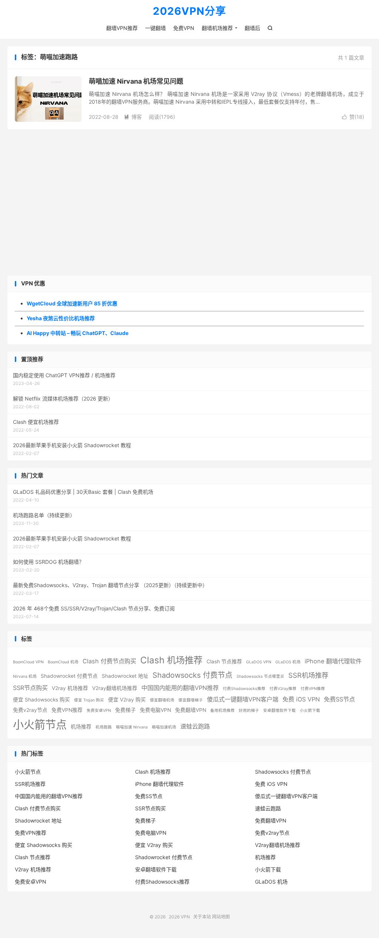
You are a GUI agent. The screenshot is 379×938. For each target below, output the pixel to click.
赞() (353, 117)
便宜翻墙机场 (162, 700)
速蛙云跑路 (195, 726)
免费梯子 (125, 710)
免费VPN (183, 28)
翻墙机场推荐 (217, 28)
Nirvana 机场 (25, 676)
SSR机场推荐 (308, 675)
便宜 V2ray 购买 (127, 700)
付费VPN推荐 (313, 688)
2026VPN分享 (189, 11)
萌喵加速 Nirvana (132, 727)
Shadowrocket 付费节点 (69, 676)
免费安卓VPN (99, 710)
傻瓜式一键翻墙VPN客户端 (242, 699)
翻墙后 (252, 28)
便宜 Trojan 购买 (89, 700)
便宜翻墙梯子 (190, 700)
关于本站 (202, 916)
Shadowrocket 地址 (125, 676)
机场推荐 (81, 727)
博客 (133, 117)
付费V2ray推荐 (282, 688)
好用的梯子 (249, 710)
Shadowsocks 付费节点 (192, 675)
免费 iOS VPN (301, 699)
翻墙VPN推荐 (122, 28)
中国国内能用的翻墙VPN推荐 (180, 687)
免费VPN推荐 (67, 710)
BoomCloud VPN (28, 662)
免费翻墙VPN (190, 710)
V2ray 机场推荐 (70, 688)
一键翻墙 (155, 28)
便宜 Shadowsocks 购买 (41, 700)
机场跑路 (103, 727)
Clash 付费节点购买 (109, 661)
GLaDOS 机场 (288, 662)
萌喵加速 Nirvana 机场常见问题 (136, 81)
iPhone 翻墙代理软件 (333, 661)
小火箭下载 (310, 710)
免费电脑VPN (155, 710)
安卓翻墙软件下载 (279, 710)
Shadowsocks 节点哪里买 (260, 676)
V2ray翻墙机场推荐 (114, 688)
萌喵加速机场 (164, 727)
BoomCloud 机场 (63, 662)
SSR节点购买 (30, 687)
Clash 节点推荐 (224, 661)
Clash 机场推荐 (171, 660)
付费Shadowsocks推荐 (244, 688)
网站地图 (221, 916)
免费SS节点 (339, 699)
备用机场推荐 (222, 710)
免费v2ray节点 (30, 710)
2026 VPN (179, 916)
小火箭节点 (40, 724)
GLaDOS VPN (258, 662)
